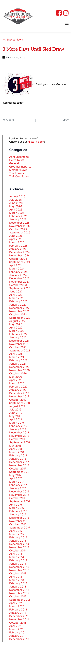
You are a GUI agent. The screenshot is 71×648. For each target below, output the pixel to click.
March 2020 (16, 383)
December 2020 (19, 367)
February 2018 (18, 455)
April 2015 (15, 530)
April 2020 (15, 380)
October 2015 (17, 524)
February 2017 (18, 485)
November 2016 (19, 494)
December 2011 (19, 616)
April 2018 (15, 448)
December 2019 (19, 393)
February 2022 (18, 334)
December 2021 (19, 340)
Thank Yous (16, 173)
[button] (67, 23)
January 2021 (17, 363)
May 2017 (15, 475)
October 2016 (17, 498)
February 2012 (18, 609)
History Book (36, 141)
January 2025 (18, 248)
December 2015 (19, 517)
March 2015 (16, 534)
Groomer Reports (20, 166)
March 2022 (16, 330)
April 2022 (15, 327)
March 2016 (16, 507)
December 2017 (19, 462)
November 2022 (19, 311)
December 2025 (19, 222)
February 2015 (18, 537)
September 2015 (19, 527)
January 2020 (18, 389)
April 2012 (15, 603)
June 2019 (15, 412)
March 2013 (16, 580)
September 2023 (19, 288)
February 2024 (18, 271)
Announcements (19, 156)
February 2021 (18, 360)
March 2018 (16, 452)
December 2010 (19, 639)
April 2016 (15, 504)
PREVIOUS (8, 120)
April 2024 (15, 265)
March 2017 (16, 481)
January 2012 (17, 612)
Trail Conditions (19, 176)
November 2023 (19, 281)
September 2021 (19, 350)
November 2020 (19, 370)
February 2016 (18, 511)
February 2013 (18, 583)
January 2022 (18, 337)
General (14, 163)
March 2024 (16, 268)
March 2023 (16, 298)
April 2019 (15, 419)
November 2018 (19, 435)
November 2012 (19, 593)
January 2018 (17, 458)
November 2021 (19, 344)
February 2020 (18, 386)
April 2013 (15, 576)
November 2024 (19, 255)
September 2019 (19, 403)
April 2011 (15, 626)
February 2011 (18, 632)
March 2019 (16, 422)
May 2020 (15, 376)
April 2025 (15, 239)
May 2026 (15, 206)
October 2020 (18, 373)
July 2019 (15, 409)
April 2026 (15, 209)
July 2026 (15, 199)
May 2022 (15, 324)
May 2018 (15, 445)
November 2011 (19, 619)
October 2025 (18, 229)
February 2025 (18, 245)
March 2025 (16, 242)
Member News (18, 169)
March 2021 (16, 357)
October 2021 (17, 347)
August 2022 (17, 321)
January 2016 (17, 514)
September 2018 (19, 442)
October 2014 (17, 550)
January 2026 (18, 219)
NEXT (65, 120)
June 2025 (16, 235)
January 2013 (17, 586)
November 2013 (19, 570)
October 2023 (18, 285)
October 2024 (18, 258)
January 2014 (17, 563)
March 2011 (16, 629)
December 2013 (19, 566)
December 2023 (19, 278)
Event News (16, 160)
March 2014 (16, 557)
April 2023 (15, 294)
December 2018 (19, 432)
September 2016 (19, 501)
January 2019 (17, 429)
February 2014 (18, 560)
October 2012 (17, 596)
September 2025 (19, 232)
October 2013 (17, 573)
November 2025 (19, 226)
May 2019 (15, 416)
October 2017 (17, 468)
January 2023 (18, 304)
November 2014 (19, 547)
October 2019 (17, 399)
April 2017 (15, 478)
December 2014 (19, 544)
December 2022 (19, 307)
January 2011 (17, 635)
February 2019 (18, 426)
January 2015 (17, 540)
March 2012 (16, 606)
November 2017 (19, 465)
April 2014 (15, 553)
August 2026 (17, 196)
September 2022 (19, 317)
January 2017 (17, 488)
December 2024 (19, 252)
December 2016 (19, 491)
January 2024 (18, 275)
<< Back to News (12, 39)
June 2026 (16, 203)
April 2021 (15, 353)
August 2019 (17, 406)
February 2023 (18, 301)
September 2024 (19, 262)
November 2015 (19, 521)
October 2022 (18, 314)
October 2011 (17, 622)
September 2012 (19, 599)
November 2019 (19, 396)
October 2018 (17, 439)
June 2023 (16, 291)
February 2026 (18, 216)
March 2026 (16, 212)
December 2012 (19, 589)
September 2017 (19, 471)
